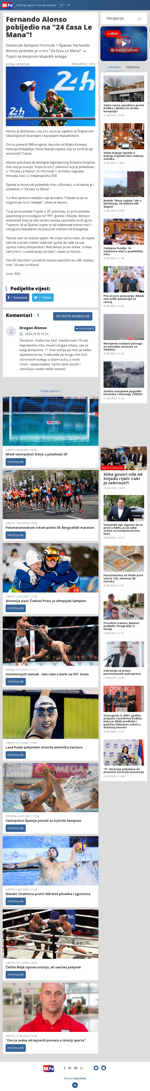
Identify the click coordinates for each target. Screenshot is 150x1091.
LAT (62, 5)
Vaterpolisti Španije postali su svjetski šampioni (43, 820)
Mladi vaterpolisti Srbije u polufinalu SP (37, 454)
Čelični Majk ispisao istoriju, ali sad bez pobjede (43, 967)
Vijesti (31, 5)
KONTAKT (51, 5)
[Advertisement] (123, 424)
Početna (21, 5)
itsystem (79, 1078)
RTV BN (41, 5)
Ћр (68, 5)
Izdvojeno (114, 67)
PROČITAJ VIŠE (16, 462)
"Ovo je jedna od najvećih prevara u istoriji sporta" (46, 1040)
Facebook (19, 297)
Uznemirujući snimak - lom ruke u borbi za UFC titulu (47, 674)
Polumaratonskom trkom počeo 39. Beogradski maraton (50, 527)
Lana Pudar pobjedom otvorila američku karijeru (44, 747)
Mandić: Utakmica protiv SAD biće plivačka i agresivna (48, 894)
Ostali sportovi (50, 391)
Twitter (46, 297)
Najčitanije (133, 67)
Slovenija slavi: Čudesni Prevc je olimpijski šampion (46, 601)
